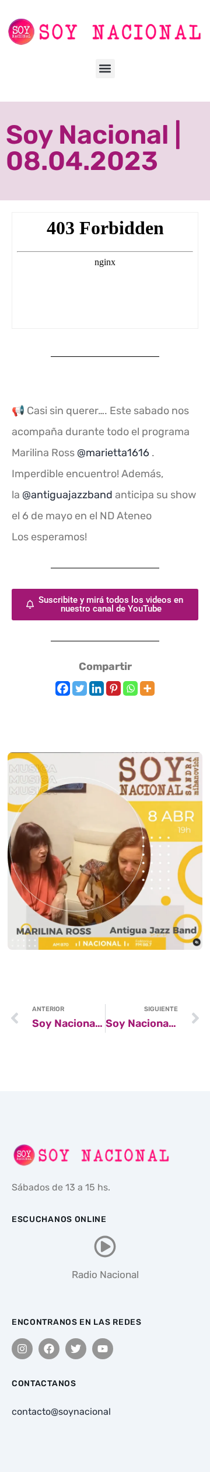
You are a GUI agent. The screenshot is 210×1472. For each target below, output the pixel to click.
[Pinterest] (113, 688)
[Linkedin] (96, 688)
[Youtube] (102, 1348)
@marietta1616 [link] (113, 452)
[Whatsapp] (130, 688)
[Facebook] (62, 688)
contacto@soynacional (61, 1411)
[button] (105, 68)
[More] (147, 688)
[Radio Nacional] (105, 1246)
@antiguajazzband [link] (67, 494)
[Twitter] (79, 688)
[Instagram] (22, 1348)
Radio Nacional (105, 1274)
